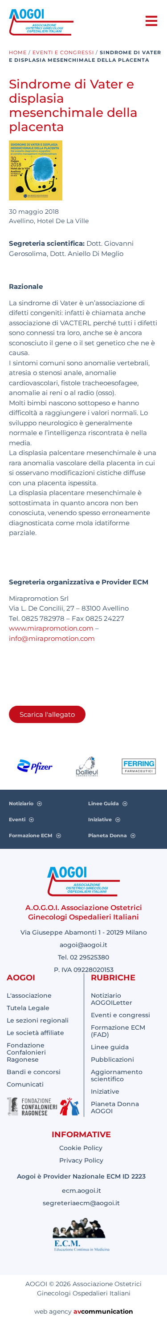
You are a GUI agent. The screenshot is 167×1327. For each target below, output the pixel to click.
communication (107, 1311)
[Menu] (151, 21)
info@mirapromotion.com (52, 638)
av (77, 1311)
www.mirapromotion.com (51, 628)
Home (18, 52)
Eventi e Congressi (63, 52)
